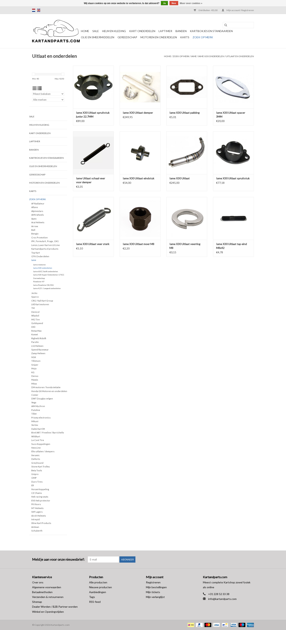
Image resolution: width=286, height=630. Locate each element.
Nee (174, 3)
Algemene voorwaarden (46, 587)
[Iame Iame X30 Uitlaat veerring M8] (186, 218)
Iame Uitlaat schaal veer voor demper (90, 180)
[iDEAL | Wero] (190, 624)
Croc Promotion (39, 237)
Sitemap (37, 601)
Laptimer (165, 31)
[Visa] (216, 624)
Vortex (34, 425)
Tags (92, 597)
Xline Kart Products (41, 523)
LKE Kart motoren (40, 304)
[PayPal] (199, 624)
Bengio (35, 233)
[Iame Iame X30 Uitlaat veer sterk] (93, 218)
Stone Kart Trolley (40, 466)
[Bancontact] (224, 624)
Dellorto (35, 459)
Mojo (34, 368)
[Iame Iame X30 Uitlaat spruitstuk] (233, 152)
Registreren (153, 582)
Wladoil (35, 315)
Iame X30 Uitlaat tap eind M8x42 (231, 245)
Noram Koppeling (40, 489)
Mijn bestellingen (156, 587)
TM (33, 308)
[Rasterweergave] (35, 88)
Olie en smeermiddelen (97, 37)
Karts (184, 37)
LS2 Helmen (37, 346)
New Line (36, 447)
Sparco (35, 296)
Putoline (35, 410)
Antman (35, 527)
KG (32, 372)
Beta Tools (36, 470)
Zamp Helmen (38, 353)
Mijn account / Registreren (240, 10)
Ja (164, 3)
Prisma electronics (41, 417)
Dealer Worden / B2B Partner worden (55, 606)
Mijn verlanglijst (155, 597)
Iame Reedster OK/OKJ (43, 285)
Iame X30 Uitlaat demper (138, 112)
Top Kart (35, 252)
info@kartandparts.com (222, 598)
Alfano (34, 207)
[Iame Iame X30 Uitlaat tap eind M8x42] (233, 218)
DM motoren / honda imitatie (46, 387)
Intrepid (35, 519)
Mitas (34, 383)
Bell (33, 230)
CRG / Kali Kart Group (42, 300)
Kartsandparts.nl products (44, 248)
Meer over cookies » (191, 3)
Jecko (34, 293)
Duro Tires (37, 481)
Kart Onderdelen (142, 31)
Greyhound (37, 463)
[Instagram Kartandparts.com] (251, 559)
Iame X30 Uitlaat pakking (184, 112)
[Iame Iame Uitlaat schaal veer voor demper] (93, 152)
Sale (95, 31)
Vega (33, 402)
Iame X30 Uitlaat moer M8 (138, 244)
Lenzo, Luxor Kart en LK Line (45, 245)
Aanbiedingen (97, 592)
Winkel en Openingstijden (48, 611)
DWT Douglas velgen (42, 398)
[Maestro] (241, 624)
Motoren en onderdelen (158, 37)
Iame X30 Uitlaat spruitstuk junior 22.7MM (93, 114)
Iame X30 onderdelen (211, 56)
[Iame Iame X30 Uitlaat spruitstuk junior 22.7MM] (93, 87)
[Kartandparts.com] (56, 31)
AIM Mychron (38, 406)
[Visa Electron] (233, 624)
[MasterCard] (207, 624)
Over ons (37, 582)
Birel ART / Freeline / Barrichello (47, 432)
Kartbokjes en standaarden (211, 31)
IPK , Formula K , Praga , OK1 (45, 241)
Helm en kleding (114, 31)
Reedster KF (39, 281)
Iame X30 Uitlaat (179, 178)
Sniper (34, 364)
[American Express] (250, 624)
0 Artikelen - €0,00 (208, 10)
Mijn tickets (153, 592)
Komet (34, 334)
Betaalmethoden (42, 592)
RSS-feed (95, 601)
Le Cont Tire (37, 440)
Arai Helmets (37, 222)
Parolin (35, 342)
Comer (34, 395)
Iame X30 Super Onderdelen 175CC (48, 275)
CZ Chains (36, 493)
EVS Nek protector (40, 500)
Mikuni (34, 421)
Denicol (35, 312)
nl (33, 10)
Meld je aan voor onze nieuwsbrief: (58, 559)
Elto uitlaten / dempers (42, 451)
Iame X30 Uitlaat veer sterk (92, 244)
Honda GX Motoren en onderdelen (49, 391)
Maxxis (34, 379)
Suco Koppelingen (40, 444)
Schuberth (36, 530)
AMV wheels (37, 214)
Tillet (34, 413)
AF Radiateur (37, 203)
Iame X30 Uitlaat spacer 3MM (230, 114)
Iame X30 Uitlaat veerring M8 (184, 245)
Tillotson (35, 361)
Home (85, 31)
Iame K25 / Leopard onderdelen (47, 288)
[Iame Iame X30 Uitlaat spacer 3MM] (233, 87)
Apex (33, 218)
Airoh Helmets (38, 515)
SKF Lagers (37, 512)
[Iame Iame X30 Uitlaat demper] (140, 87)
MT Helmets (37, 508)
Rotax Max (36, 330)
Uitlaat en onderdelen (240, 56)
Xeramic (35, 455)
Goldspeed (37, 323)
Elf (32, 485)
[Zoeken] (226, 25)
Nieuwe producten (100, 587)
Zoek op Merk (203, 37)
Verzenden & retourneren (47, 597)
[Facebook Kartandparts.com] (244, 559)
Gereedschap (127, 37)
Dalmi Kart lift (38, 429)
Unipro (35, 474)
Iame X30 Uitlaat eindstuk (138, 178)
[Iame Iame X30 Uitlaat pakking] (186, 87)
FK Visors (36, 504)
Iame (194, 56)
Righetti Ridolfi (38, 338)
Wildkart (35, 436)
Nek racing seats (39, 496)
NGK (33, 357)
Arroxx (34, 226)
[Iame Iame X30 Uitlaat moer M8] (140, 218)
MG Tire (35, 319)
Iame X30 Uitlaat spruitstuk (233, 178)
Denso (34, 376)
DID (33, 327)
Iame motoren (39, 264)
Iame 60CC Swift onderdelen (45, 271)
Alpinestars (37, 211)
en (38, 10)
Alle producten (98, 582)
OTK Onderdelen (40, 256)
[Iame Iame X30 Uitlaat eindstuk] (140, 152)
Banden (181, 31)
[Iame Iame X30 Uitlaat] (186, 152)
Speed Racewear (40, 349)
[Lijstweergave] (40, 88)
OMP (34, 478)
